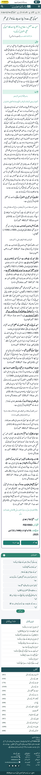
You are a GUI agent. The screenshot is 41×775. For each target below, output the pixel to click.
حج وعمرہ (36, 702)
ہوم (39, 12)
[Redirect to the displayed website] (2, 6)
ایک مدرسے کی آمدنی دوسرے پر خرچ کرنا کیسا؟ (27, 663)
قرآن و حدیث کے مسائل (32, 674)
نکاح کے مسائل (34, 718)
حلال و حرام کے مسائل (32, 726)
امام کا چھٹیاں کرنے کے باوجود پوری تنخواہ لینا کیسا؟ (26, 635)
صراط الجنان (27, 757)
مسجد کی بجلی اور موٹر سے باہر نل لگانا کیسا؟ (29, 655)
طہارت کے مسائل (33, 682)
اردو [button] (38, 2)
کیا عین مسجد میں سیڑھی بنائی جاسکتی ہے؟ (27, 585)
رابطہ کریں (38, 765)
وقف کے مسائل (23, 12)
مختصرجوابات (35, 710)
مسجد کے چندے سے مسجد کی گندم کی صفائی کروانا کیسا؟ (26, 651)
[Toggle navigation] (39, 6)
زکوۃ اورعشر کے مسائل (32, 698)
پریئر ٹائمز (28, 765)
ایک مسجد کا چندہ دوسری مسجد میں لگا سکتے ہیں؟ (27, 631)
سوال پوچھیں (37, 759)
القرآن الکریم (27, 759)
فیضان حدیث (27, 762)
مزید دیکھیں (20, 611)
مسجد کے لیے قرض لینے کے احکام (29, 572)
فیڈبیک (38, 762)
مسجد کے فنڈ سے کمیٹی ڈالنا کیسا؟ (29, 567)
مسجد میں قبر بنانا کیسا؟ (33, 659)
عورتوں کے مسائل (33, 730)
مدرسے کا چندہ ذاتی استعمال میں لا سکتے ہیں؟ (27, 590)
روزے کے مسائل (33, 694)
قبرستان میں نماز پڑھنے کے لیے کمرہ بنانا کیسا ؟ (27, 639)
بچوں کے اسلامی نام (33, 714)
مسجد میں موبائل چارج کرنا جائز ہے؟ (30, 647)
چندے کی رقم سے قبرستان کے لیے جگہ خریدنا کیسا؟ (25, 562)
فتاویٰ (32, 12)
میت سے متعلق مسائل (33, 690)
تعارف (38, 757)
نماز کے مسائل (34, 686)
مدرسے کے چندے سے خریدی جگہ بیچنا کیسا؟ (28, 643)
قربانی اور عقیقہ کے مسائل (32, 706)
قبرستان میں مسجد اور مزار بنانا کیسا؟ (30, 627)
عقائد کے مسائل (34, 678)
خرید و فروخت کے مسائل (32, 722)
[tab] (30, 621)
